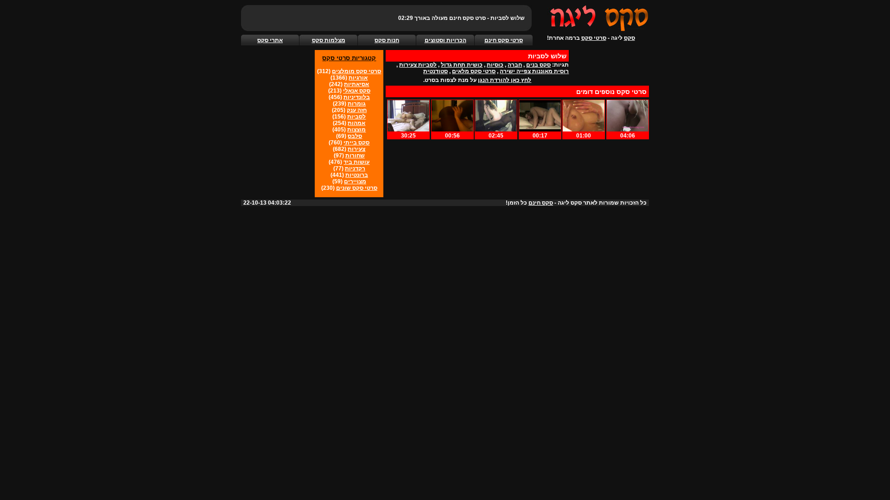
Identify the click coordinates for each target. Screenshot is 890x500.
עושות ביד (356, 162)
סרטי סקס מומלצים (356, 71)
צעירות (356, 149)
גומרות (357, 103)
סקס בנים (538, 65)
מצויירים (355, 181)
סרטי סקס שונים (356, 188)
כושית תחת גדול (462, 65)
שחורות (355, 155)
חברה (515, 65)
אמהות (356, 123)
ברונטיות (356, 175)
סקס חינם (540, 203)
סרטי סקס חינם (503, 40)
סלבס (355, 136)
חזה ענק (357, 110)
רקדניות (355, 168)
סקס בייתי (356, 142)
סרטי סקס (593, 38)
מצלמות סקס (328, 40)
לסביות (356, 116)
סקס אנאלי (356, 91)
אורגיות (358, 78)
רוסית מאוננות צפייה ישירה (534, 71)
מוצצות (356, 129)
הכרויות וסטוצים (445, 40)
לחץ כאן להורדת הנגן (504, 80)
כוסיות (495, 65)
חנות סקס (387, 40)
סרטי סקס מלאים (474, 71)
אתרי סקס (270, 40)
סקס (629, 38)
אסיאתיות (356, 84)
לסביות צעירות (418, 65)
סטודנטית (435, 71)
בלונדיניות (356, 97)
